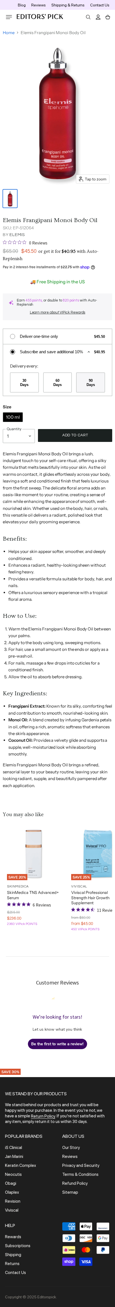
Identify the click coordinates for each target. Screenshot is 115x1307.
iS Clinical (13, 1147)
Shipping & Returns (68, 5)
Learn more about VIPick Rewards (57, 312)
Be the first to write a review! (57, 1044)
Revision (12, 1201)
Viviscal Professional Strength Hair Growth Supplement (90, 897)
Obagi (10, 1183)
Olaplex (12, 1192)
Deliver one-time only (39, 336)
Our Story (71, 1147)
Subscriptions (17, 1245)
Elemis (17, 235)
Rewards (13, 1236)
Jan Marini (14, 1156)
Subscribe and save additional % (51, 351)
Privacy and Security (80, 1165)
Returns (12, 1263)
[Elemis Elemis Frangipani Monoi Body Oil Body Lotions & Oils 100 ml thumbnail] (10, 199)
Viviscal (11, 1210)
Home (9, 32)
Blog (22, 5)
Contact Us (99, 5)
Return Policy (43, 1116)
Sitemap (70, 1192)
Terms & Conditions (80, 1174)
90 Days (91, 382)
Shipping (13, 1254)
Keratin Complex (20, 1165)
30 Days (24, 382)
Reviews (38, 5)
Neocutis (13, 1174)
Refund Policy (75, 1183)
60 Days (57, 382)
